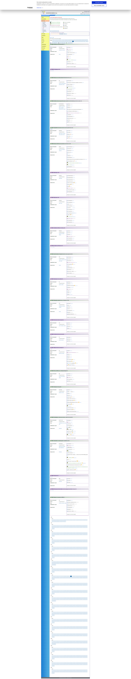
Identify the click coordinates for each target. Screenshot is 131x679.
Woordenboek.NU (45, 14)
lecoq (70, 186)
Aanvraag (43, 20)
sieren (60, 325)
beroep (60, 83)
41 (74, 41)
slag (62, 106)
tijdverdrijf (60, 446)
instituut (60, 259)
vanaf (64, 106)
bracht (65, 259)
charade (60, 307)
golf (59, 447)
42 (75, 534)
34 (64, 41)
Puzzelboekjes (44, 44)
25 (86, 525)
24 (85, 525)
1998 (65, 503)
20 (79, 525)
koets (64, 134)
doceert (60, 284)
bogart (60, 377)
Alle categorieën (44, 24)
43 (77, 41)
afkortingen (60, 178)
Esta (70, 354)
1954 (61, 376)
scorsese (64, 133)
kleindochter (60, 84)
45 (79, 534)
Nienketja (60, 428)
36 (67, 41)
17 (75, 525)
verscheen (63, 503)
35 (65, 521)
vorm (59, 134)
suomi (70, 56)
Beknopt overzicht (44, 25)
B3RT (83, 82)
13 (69, 525)
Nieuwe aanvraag (44, 26)
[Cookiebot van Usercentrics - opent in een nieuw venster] (29, 8)
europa (63, 392)
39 (71, 41)
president (63, 149)
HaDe (71, 375)
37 (68, 41)
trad (59, 149)
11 (66, 525)
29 (57, 41)
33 (62, 521)
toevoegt (63, 353)
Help (42, 37)
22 (82, 525)
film (59, 376)
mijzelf (72, 134)
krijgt (59, 133)
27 (54, 41)
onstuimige (63, 446)
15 (72, 525)
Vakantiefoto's (44, 46)
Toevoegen (43, 33)
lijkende (64, 83)
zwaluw (71, 47)
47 (82, 534)
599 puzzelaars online (86, 12)
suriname (60, 150)
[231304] (69, 363)
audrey (62, 83)
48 (84, 41)
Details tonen (39, 7)
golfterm (60, 106)
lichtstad (72, 150)
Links (43, 42)
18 (76, 525)
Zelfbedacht (43, 23)
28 (55, 41)
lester (59, 54)
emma (63, 84)
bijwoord (60, 353)
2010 (61, 149)
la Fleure (72, 155)
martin (61, 133)
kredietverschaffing (61, 233)
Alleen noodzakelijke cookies (99, 5)
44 (78, 41)
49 (85, 534)
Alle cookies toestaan (99, 2)
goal (61, 203)
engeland (62, 259)
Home (43, 17)
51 (52, 528)
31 (59, 521)
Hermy (60, 265)
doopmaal (60, 481)
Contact (43, 49)
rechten (62, 284)
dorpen (65, 325)
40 (72, 534)
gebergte (60, 392)
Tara (70, 337)
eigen (60, 203)
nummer (60, 503)
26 (52, 521)
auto (59, 424)
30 (58, 41)
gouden (62, 134)
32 (61, 41)
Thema (43, 32)
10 (65, 525)
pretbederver (62, 447)
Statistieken (43, 35)
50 (86, 534)
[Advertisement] (68, 74)
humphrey (63, 376)
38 (69, 534)
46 (81, 41)
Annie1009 (72, 287)
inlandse (62, 325)
